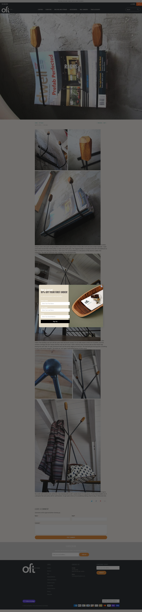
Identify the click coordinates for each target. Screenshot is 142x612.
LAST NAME (44, 307)
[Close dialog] (101, 286)
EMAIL (42, 314)
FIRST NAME (44, 300)
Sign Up (55, 321)
